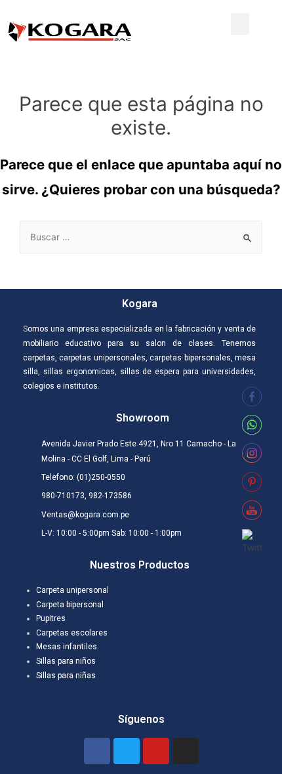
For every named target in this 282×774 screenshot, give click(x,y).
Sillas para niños (66, 661)
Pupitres (51, 618)
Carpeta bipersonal (70, 604)
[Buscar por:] (141, 237)
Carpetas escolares (72, 632)
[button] (240, 24)
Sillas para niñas (66, 675)
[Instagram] (185, 751)
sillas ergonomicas (79, 371)
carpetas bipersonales (190, 357)
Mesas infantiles (66, 646)
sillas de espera (148, 371)
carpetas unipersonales (102, 357)
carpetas (39, 357)
